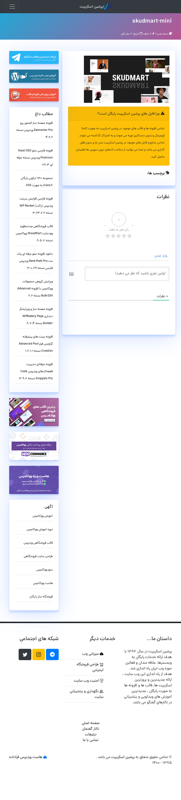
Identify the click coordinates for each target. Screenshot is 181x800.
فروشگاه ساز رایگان (41, 597)
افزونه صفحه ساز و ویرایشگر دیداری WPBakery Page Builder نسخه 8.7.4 (36, 316)
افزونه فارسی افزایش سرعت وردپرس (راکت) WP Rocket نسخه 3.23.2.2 (36, 206)
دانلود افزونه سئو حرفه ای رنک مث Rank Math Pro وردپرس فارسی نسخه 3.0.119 (35, 261)
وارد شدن (161, 256)
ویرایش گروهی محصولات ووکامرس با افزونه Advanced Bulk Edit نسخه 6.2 (35, 288)
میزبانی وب (91, 654)
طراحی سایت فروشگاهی (38, 556)
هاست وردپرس (31, 757)
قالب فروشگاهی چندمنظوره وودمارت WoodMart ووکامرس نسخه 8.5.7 (34, 233)
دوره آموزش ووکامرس (40, 529)
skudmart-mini (152, 21)
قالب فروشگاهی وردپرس (38, 543)
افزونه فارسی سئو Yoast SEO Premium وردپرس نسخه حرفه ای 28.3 (34, 158)
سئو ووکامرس (44, 570)
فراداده (14, 757)
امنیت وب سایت (87, 681)
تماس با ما (91, 740)
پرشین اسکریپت (91, 7)
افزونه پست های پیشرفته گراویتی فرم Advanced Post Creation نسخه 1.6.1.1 (36, 344)
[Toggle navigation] (12, 6)
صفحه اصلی (90, 723)
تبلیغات (90, 735)
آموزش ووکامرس (43, 516)
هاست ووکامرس (43, 583)
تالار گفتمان (90, 729)
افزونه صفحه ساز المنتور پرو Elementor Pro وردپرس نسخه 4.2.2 (34, 130)
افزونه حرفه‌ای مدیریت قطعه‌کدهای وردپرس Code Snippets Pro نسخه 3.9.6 (36, 371)
